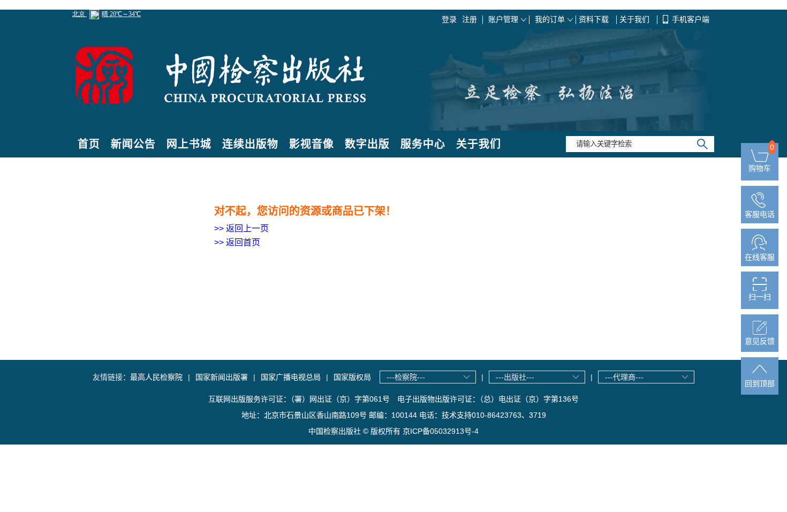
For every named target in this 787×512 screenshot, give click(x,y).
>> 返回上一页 (241, 228)
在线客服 (760, 257)
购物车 (759, 168)
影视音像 (311, 144)
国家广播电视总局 (291, 377)
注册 (469, 19)
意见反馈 (760, 341)
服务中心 (422, 144)
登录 (449, 19)
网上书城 (189, 144)
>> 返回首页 (237, 242)
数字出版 (367, 144)
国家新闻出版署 (221, 377)
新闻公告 (133, 144)
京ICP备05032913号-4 (441, 431)
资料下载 (595, 19)
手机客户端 (690, 19)
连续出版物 (250, 144)
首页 (89, 144)
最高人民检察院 (156, 377)
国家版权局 (352, 377)
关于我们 (635, 19)
